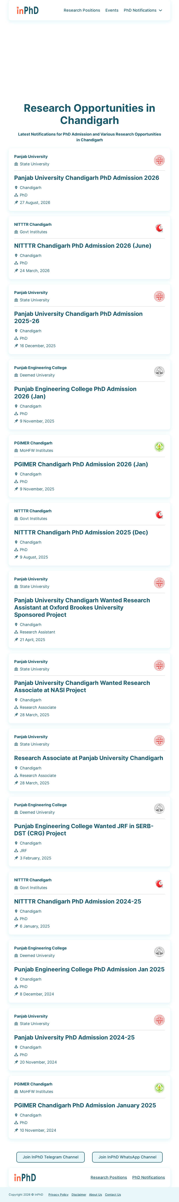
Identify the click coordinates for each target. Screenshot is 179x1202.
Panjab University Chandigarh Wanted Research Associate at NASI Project (82, 686)
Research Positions (82, 10)
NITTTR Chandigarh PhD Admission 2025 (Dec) (81, 532)
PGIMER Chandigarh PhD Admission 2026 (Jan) (81, 464)
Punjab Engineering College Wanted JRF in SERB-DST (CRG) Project (84, 829)
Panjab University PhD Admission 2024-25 (74, 1037)
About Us (95, 1194)
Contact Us (113, 1194)
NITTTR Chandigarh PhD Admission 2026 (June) (82, 245)
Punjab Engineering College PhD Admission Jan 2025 (89, 969)
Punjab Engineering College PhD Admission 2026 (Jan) (75, 392)
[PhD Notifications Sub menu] (160, 10)
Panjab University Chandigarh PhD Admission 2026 (86, 177)
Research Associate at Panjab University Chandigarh (88, 757)
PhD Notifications (140, 10)
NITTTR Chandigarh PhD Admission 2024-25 (77, 901)
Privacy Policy (58, 1194)
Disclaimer (79, 1194)
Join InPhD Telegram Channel (50, 1157)
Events (112, 10)
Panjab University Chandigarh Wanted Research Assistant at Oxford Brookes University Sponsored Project (82, 607)
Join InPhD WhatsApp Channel (127, 1157)
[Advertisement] (89, 61)
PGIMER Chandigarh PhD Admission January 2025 (85, 1105)
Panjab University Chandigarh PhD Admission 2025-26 (78, 317)
